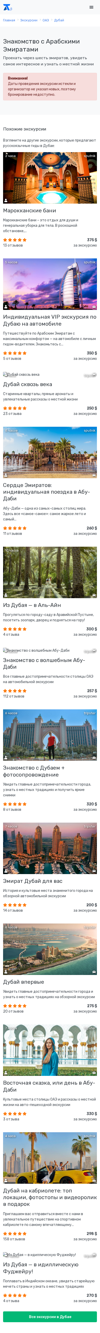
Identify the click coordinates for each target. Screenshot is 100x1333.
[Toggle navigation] (91, 7)
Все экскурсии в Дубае (50, 1317)
